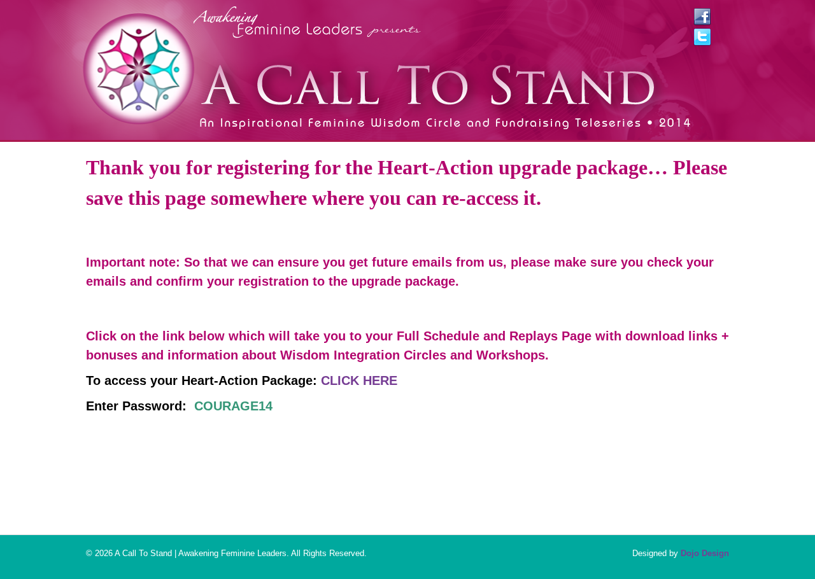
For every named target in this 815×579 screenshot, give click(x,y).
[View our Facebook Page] (702, 19)
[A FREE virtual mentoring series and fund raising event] (440, 122)
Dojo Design (705, 553)
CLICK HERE (359, 380)
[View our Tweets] (702, 40)
